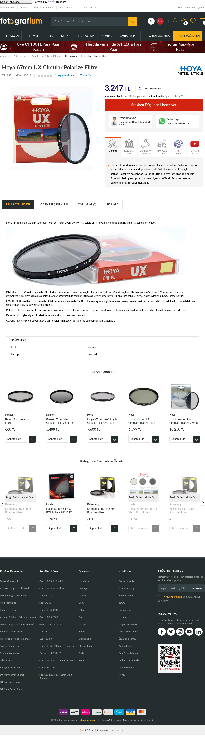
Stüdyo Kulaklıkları (10, 667)
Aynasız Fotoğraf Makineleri (14, 588)
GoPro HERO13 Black (51, 624)
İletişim (24, 7)
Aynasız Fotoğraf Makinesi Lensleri (18, 617)
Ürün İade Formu (127, 639)
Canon (82, 595)
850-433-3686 (141, 122)
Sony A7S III (45, 595)
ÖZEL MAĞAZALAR (190, 36)
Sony (81, 603)
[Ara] (132, 21)
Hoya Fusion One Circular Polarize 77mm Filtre (183, 421)
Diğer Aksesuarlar (159, 36)
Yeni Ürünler (66, 7)
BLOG (121, 603)
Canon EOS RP (47, 667)
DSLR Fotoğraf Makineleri (13, 595)
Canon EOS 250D (48, 617)
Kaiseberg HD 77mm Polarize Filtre (182, 511)
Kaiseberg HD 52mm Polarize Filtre (18, 511)
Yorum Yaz (86, 75)
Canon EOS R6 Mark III (51, 588)
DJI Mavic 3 (45, 639)
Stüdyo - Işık (86, 36)
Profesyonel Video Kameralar (15, 639)
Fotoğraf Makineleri (10, 581)
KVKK (121, 675)
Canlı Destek (125, 122)
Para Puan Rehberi (128, 653)
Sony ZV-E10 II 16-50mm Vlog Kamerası (55, 676)
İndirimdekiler (7, 7)
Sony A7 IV (45, 603)
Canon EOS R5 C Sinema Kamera (57, 660)
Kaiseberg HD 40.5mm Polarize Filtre (101, 511)
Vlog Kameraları (8, 603)
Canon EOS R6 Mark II (51, 581)
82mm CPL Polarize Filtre (17, 421)
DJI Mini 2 (44, 631)
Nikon (82, 610)
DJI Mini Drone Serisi (11, 689)
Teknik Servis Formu (128, 631)
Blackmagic (85, 639)
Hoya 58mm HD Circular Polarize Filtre (141, 421)
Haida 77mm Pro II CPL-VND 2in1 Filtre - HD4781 (143, 511)
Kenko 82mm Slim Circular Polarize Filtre (59, 421)
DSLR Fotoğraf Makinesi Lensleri (17, 624)
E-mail (121, 124)
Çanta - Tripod (129, 36)
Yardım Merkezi (126, 646)
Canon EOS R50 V (49, 610)
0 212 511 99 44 (88, 7)
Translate (61, 2)
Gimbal (107, 36)
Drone (65, 36)
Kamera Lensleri (8, 610)
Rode (81, 660)
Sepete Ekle (14, 439)
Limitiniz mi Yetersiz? (129, 660)
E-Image (83, 588)
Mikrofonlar (6, 660)
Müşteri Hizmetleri (43, 7)
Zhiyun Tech (85, 646)
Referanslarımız (126, 595)
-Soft (83, 730)
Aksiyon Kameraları (10, 646)
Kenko (50, 415)
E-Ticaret (91, 730)
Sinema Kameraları (10, 653)
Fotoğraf (12, 36)
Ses (51, 36)
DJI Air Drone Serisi (10, 682)
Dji (80, 617)
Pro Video (34, 36)
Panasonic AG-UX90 (50, 653)
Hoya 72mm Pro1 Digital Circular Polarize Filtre (102, 421)
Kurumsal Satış (126, 588)
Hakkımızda (124, 610)
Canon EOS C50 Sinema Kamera (56, 646)
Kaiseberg (11, 504)
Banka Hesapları (126, 581)
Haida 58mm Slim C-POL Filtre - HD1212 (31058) (59, 511)
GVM (81, 653)
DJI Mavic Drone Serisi (12, 675)
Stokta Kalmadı (15, 528)
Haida (49, 504)
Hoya (90, 415)
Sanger (9, 415)
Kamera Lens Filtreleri (11, 631)
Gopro (82, 624)
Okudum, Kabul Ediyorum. (179, 599)
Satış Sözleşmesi (126, 667)
